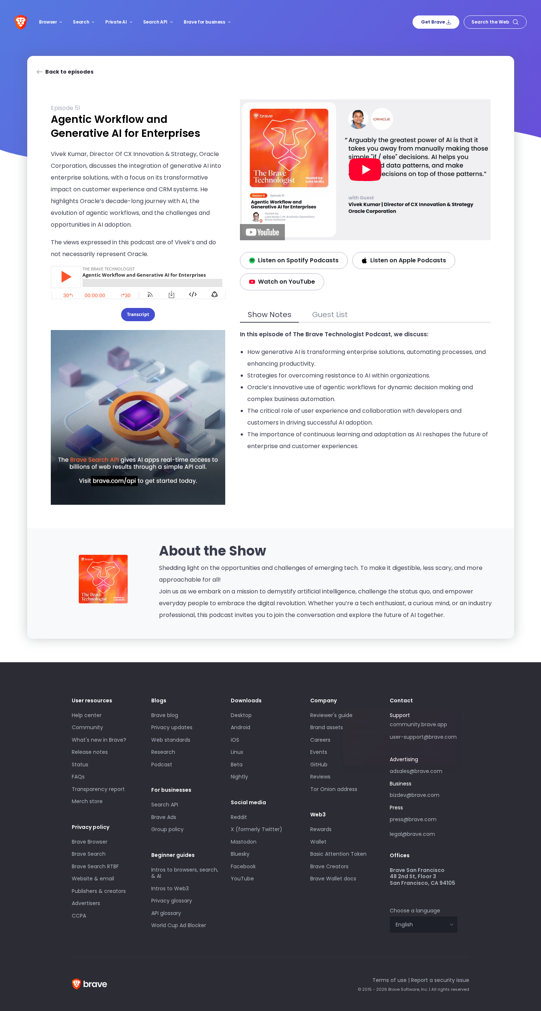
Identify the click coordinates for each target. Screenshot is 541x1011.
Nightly (239, 776)
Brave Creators (329, 866)
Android (240, 727)
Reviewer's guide (331, 715)
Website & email (93, 878)
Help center (87, 715)
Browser (48, 22)
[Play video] (365, 169)
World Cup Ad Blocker (178, 925)
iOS (235, 740)
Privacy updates (171, 727)
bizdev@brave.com (414, 795)
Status (80, 764)
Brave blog (164, 715)
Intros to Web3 (170, 888)
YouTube (242, 878)
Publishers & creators (99, 891)
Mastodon (244, 841)
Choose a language (415, 910)
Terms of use (389, 980)
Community (87, 727)
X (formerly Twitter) (256, 829)
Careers (320, 740)
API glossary (166, 913)
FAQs (78, 776)
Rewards (321, 829)
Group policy (167, 829)
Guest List (330, 314)
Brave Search (89, 854)
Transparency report (98, 789)
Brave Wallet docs (333, 878)
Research (163, 752)
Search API (155, 22)
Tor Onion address (333, 789)
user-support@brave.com (423, 737)
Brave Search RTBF (95, 866)
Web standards (170, 740)
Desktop (241, 715)
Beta (237, 764)
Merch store (87, 801)
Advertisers (86, 903)
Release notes (90, 752)
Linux (237, 752)
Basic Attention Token (338, 854)
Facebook (243, 866)
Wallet (318, 841)
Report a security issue (440, 980)
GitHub (319, 764)
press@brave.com (413, 819)
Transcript (138, 314)
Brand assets (326, 727)
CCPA (79, 915)
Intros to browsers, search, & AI (184, 873)
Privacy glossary (171, 900)
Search (81, 22)
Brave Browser (89, 841)
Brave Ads (163, 817)
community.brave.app (418, 724)
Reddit (239, 817)
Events (318, 752)
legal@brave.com (412, 834)
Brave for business (204, 22)
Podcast (161, 764)
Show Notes (269, 314)
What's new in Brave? (99, 740)
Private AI (116, 22)
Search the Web (490, 22)
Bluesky (240, 854)
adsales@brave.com (416, 770)
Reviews (320, 776)
